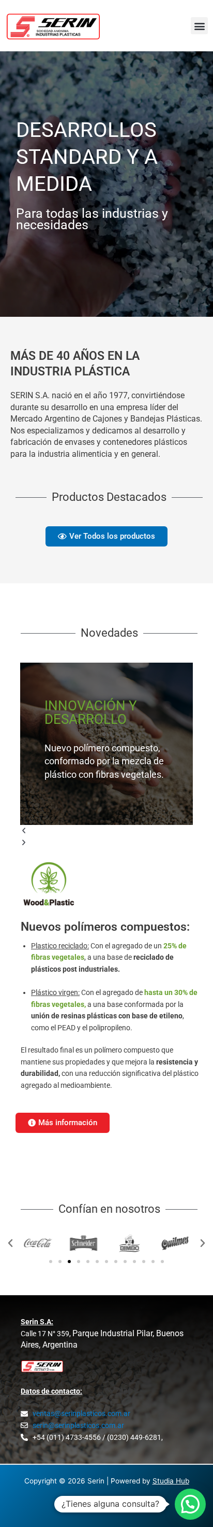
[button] (199, 25)
